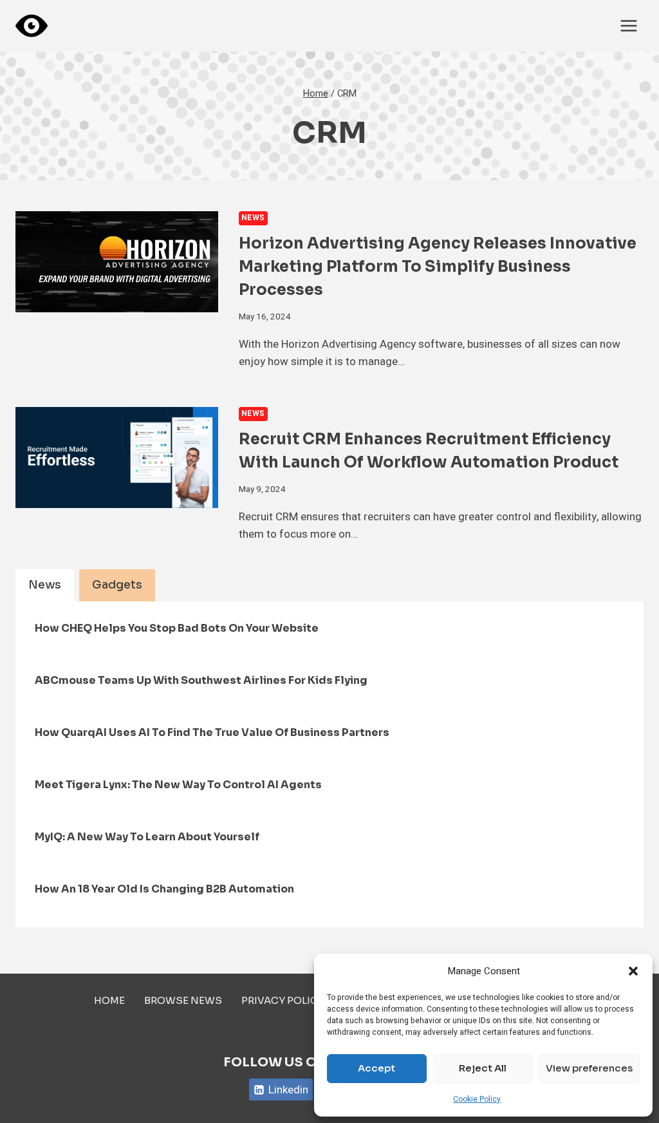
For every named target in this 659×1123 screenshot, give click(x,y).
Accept (376, 1068)
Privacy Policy (282, 1000)
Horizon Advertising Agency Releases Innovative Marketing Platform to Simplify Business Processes (437, 266)
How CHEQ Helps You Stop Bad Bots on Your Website (177, 628)
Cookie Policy (477, 1099)
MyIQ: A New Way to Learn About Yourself (147, 837)
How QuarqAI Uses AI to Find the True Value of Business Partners (212, 732)
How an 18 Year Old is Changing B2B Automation (164, 889)
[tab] (44, 585)
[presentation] (116, 261)
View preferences (589, 1068)
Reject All (482, 1068)
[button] (633, 971)
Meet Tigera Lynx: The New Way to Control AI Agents (178, 784)
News (253, 217)
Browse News (183, 1000)
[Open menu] (628, 25)
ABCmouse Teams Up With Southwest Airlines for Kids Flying (201, 680)
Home (109, 1000)
